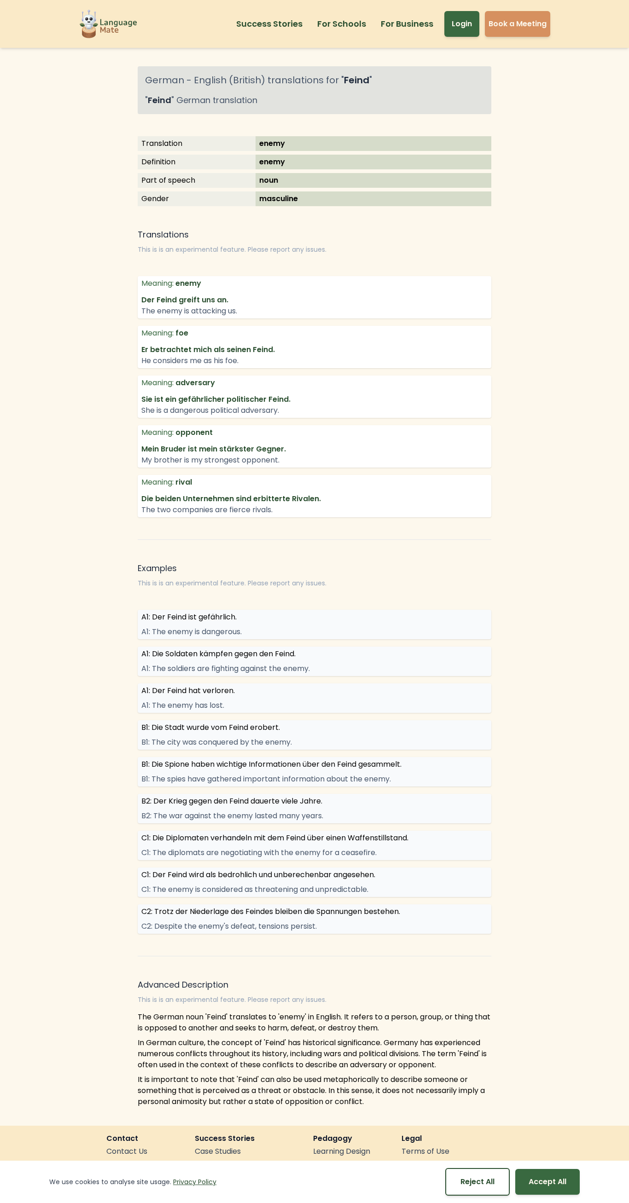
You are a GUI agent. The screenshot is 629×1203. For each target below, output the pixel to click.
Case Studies (218, 1151)
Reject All (477, 1181)
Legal (412, 1138)
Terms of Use (425, 1151)
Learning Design (341, 1151)
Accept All (547, 1181)
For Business (407, 23)
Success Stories (269, 23)
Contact (122, 1138)
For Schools (341, 23)
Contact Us (126, 1151)
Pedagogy (332, 1138)
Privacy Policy (194, 1181)
